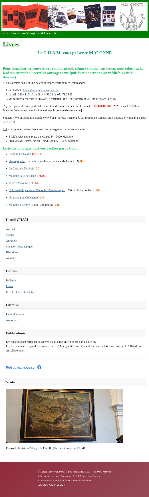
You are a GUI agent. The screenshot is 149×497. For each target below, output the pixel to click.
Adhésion (11, 240)
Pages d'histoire (15, 314)
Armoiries (11, 320)
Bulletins (11, 280)
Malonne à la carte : (20, 204)
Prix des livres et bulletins (20, 292)
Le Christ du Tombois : (24, 168)
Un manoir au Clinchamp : (26, 197)
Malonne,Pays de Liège (22, 175)
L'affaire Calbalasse (20, 154)
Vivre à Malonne (19, 183)
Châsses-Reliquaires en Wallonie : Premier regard (37, 190)
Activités (11, 258)
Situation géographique (19, 246)
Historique (12, 252)
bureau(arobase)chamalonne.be (41, 90)
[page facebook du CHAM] (23, 366)
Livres (9, 286)
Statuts (10, 234)
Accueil (10, 229)
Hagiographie (17, 161)
